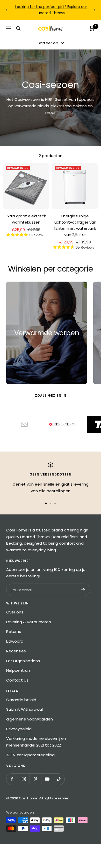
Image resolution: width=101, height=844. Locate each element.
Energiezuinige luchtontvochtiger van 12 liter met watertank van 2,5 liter (75, 225)
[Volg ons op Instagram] (24, 779)
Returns (13, 631)
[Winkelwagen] (92, 28)
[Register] (83, 590)
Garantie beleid (21, 699)
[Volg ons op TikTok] (58, 779)
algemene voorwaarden (29, 719)
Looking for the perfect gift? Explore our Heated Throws (51, 9)
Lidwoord (14, 641)
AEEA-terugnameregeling (30, 755)
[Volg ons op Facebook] (12, 779)
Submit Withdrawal (24, 709)
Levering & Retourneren (28, 622)
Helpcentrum (18, 670)
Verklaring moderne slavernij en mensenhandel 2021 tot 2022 (36, 742)
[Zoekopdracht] (18, 28)
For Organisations (23, 660)
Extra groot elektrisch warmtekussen (26, 219)
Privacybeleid (19, 729)
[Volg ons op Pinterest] (35, 779)
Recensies (16, 651)
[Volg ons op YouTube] (47, 779)
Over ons (14, 612)
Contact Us (17, 680)
